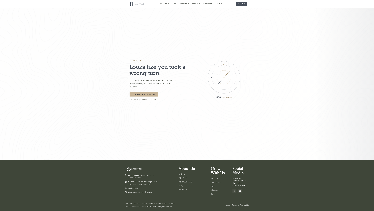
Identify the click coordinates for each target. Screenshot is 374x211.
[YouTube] (240, 191)
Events (213, 186)
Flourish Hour (216, 182)
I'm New (241, 4)
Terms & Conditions (132, 203)
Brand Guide (161, 203)
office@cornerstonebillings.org (140, 192)
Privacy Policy (147, 203)
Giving (219, 4)
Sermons (196, 4)
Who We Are (165, 4)
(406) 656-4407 (133, 188)
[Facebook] (234, 191)
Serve (213, 194)
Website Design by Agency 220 (237, 205)
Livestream (208, 4)
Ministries (214, 190)
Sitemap (172, 203)
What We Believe (181, 4)
